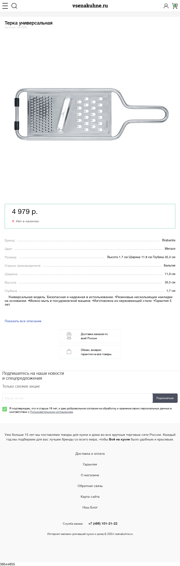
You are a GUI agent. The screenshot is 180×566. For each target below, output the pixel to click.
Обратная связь (90, 486)
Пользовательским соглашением (51, 412)
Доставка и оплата (90, 453)
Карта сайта (90, 496)
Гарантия (90, 464)
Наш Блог (90, 507)
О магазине (90, 475)
